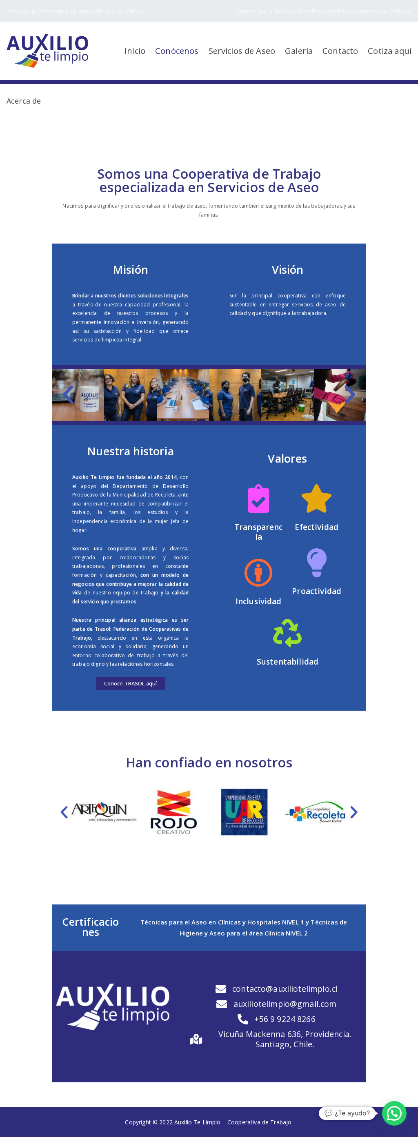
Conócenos (176, 50)
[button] (130, 683)
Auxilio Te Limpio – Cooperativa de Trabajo (232, 1122)
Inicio (135, 50)
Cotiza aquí (389, 50)
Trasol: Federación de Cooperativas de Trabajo (346, 11)
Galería (299, 50)
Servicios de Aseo (242, 50)
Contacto (340, 50)
